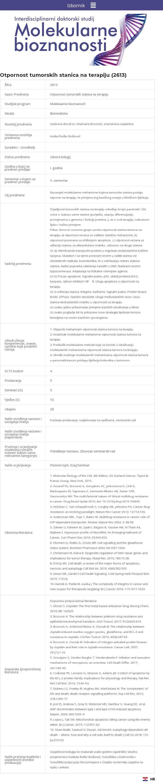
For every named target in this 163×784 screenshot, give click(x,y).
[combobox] (149, 779)
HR (152, 779)
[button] (81, 5)
